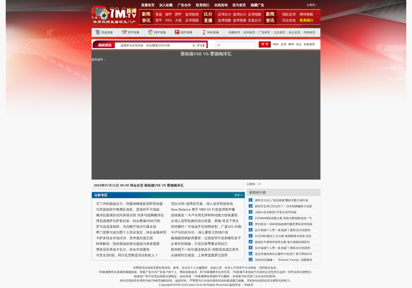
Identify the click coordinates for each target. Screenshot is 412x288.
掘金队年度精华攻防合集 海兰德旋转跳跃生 (282, 242)
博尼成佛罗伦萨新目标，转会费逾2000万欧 (128, 221)
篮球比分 (239, 14)
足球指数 (254, 14)
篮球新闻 (192, 14)
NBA (168, 20)
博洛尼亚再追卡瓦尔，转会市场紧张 (122, 249)
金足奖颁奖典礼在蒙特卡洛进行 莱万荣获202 (283, 254)
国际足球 (289, 14)
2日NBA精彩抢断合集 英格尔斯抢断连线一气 (283, 218)
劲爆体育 (234, 32)
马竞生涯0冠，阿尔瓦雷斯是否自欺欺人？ (127, 255)
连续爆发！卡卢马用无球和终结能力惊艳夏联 (204, 215)
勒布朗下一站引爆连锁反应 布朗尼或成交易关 (205, 249)
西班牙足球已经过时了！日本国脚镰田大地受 (283, 206)
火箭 (178, 20)
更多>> (238, 195)
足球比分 (224, 14)
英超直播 (107, 32)
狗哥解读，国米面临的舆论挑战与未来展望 (128, 244)
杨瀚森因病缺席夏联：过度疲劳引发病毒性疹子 (206, 238)
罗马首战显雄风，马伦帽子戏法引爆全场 (151, 45)
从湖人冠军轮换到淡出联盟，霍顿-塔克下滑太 (205, 221)
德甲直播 (186, 32)
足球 (283, 44)
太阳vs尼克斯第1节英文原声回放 (276, 212)
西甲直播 (160, 32)
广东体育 (264, 32)
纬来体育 (309, 32)
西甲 (178, 14)
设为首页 (239, 5)
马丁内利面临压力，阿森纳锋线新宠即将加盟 (129, 204)
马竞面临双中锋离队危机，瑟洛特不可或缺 (128, 209)
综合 (299, 44)
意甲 (158, 20)
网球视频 (306, 14)
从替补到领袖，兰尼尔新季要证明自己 (199, 244)
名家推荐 (309, 44)
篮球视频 (239, 20)
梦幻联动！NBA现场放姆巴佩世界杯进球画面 (283, 224)
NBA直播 (213, 32)
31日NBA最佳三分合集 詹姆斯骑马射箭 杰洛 (283, 236)
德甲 (168, 14)
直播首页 (147, 5)
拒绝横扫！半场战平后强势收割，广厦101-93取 (206, 226)
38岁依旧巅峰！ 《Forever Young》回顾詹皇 (283, 260)
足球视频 (192, 20)
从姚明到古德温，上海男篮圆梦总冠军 (199, 255)
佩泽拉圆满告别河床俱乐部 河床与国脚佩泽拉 (130, 215)
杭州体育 (249, 32)
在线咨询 (221, 5)
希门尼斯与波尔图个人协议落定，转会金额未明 (131, 232)
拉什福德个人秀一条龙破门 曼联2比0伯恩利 (282, 230)
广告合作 (184, 5)
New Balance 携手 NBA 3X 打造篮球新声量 (203, 209)
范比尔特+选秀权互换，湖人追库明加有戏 (202, 204)
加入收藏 (166, 5)
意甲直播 (133, 32)
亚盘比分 (254, 20)
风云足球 (294, 32)
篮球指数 (224, 20)
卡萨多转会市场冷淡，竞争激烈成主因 (124, 238)
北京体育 (279, 32)
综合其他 (289, 20)
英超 (158, 14)
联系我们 (202, 5)
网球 (291, 44)
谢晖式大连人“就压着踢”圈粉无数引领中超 (281, 200)
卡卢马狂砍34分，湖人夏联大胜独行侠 (199, 232)
